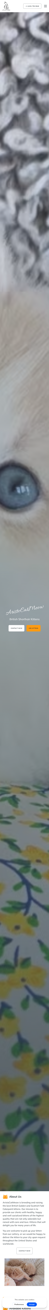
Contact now (16, 628)
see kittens (33, 628)
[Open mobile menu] (45, 6)
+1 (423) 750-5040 (32, 6)
